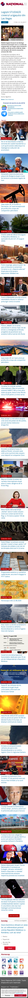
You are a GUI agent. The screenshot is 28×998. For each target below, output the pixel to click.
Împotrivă (6, 939)
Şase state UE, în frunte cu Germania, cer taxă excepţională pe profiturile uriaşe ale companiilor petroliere (13, 207)
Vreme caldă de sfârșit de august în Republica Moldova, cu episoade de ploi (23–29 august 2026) (13, 238)
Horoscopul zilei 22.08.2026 (11, 601)
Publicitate (14, 987)
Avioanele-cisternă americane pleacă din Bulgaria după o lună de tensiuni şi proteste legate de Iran (13, 177)
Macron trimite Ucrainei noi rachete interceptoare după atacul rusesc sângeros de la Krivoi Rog (11, 482)
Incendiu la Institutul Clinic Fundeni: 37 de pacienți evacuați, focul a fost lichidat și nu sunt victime (13, 779)
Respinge (7, 995)
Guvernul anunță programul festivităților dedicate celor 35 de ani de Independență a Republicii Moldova (13, 658)
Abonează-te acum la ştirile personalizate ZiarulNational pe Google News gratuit (15, 108)
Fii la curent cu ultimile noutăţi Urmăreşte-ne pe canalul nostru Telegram (16, 113)
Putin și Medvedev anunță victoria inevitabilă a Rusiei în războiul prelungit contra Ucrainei (13, 299)
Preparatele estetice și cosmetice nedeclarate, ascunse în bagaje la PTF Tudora (13, 574)
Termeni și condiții (19, 993)
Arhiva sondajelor (20, 921)
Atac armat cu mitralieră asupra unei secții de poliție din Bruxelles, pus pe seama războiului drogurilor (13, 422)
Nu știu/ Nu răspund (6, 943)
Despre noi (5, 987)
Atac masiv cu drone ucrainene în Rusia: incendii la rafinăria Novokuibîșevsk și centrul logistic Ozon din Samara (13, 628)
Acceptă (20, 995)
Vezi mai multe (14, 916)
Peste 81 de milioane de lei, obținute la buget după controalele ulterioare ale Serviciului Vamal (11, 688)
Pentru (5, 936)
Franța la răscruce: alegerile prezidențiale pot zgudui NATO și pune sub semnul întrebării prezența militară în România (13, 838)
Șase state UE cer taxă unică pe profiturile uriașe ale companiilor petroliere (13, 360)
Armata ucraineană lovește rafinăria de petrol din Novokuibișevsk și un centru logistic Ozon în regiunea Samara (13, 749)
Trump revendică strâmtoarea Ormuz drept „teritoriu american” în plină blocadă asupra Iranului (13, 809)
